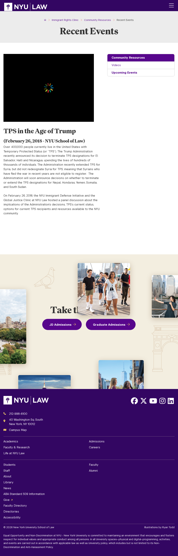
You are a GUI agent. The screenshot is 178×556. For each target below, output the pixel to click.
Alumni (93, 470)
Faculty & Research (16, 447)
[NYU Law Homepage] (25, 5)
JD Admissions (60, 325)
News (7, 488)
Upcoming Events (124, 72)
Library (8, 482)
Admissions (96, 441)
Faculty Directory (15, 505)
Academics (10, 441)
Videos (116, 65)
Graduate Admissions (109, 325)
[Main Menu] (171, 5)
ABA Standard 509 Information (24, 494)
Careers (94, 447)
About (7, 476)
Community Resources (128, 57)
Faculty (93, 465)
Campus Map (18, 430)
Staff (6, 470)
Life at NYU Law (14, 453)
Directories (11, 511)
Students (9, 465)
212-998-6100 (18, 414)
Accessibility (12, 517)
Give (6, 500)
